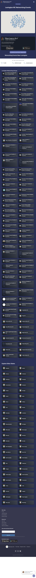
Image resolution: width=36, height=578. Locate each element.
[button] (15, 16)
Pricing (3, 511)
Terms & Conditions (5, 525)
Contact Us (28, 546)
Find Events (17, 546)
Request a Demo (23, 546)
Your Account (4, 522)
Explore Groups (4, 516)
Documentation (4, 514)
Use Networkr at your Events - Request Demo (18, 52)
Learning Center (4, 513)
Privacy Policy (4, 524)
